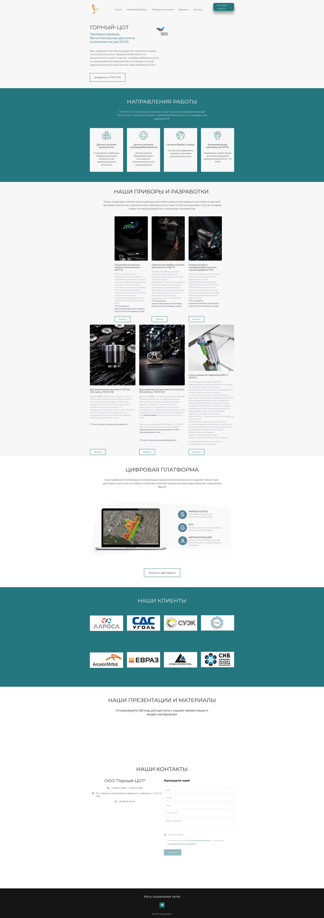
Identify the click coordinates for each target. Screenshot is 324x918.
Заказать (122, 319)
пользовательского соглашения (181, 844)
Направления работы (137, 9)
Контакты (198, 9)
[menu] (158, 10)
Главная (118, 9)
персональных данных (200, 840)
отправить (172, 852)
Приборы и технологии (163, 9)
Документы (183, 9)
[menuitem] (118, 10)
